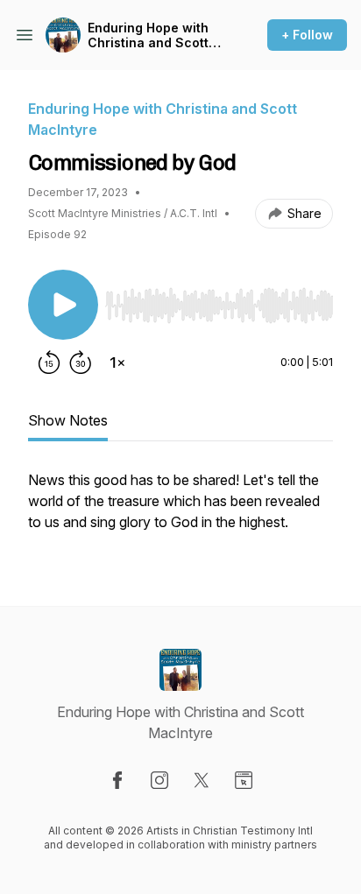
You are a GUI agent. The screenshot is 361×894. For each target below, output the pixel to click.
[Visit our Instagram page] (159, 780)
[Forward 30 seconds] (80, 362)
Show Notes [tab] (68, 420)
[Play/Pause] (63, 305)
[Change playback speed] (117, 362)
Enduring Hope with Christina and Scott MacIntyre (148, 35)
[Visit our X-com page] (201, 780)
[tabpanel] (180, 509)
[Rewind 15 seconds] (49, 362)
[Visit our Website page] (243, 780)
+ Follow (307, 34)
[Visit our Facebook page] (117, 780)
